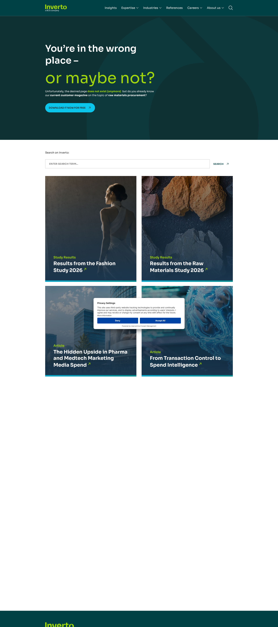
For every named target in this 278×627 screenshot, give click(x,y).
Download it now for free (67, 107)
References (174, 8)
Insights (111, 8)
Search (218, 164)
